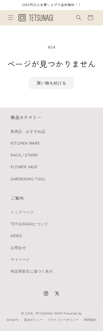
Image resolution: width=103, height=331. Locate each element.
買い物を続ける (51, 82)
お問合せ (18, 247)
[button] (10, 17)
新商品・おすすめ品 (28, 131)
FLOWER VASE (24, 167)
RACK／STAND (24, 155)
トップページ (22, 212)
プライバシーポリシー (63, 320)
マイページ (20, 259)
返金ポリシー (33, 320)
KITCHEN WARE (25, 143)
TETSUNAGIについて (29, 224)
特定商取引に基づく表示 (32, 271)
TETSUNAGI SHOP (49, 313)
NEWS (16, 235)
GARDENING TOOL (28, 179)
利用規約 (90, 320)
